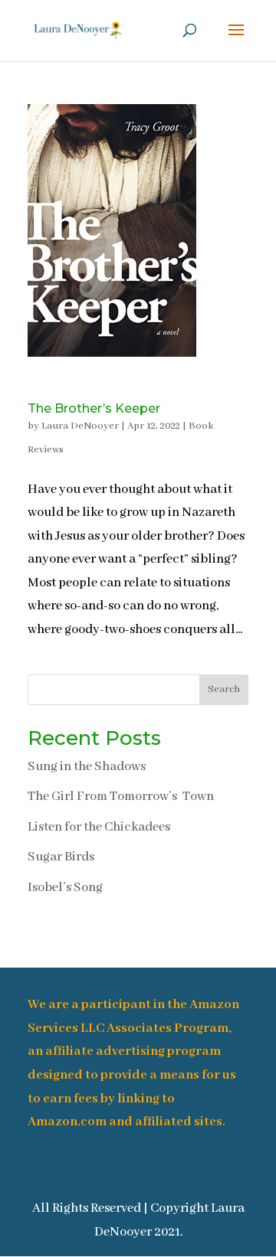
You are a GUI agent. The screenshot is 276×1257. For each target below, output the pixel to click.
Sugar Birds (61, 857)
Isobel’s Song (65, 888)
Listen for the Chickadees (99, 827)
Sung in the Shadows (87, 767)
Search (224, 689)
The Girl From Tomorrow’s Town (121, 796)
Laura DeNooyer (80, 426)
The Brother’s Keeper (94, 408)
